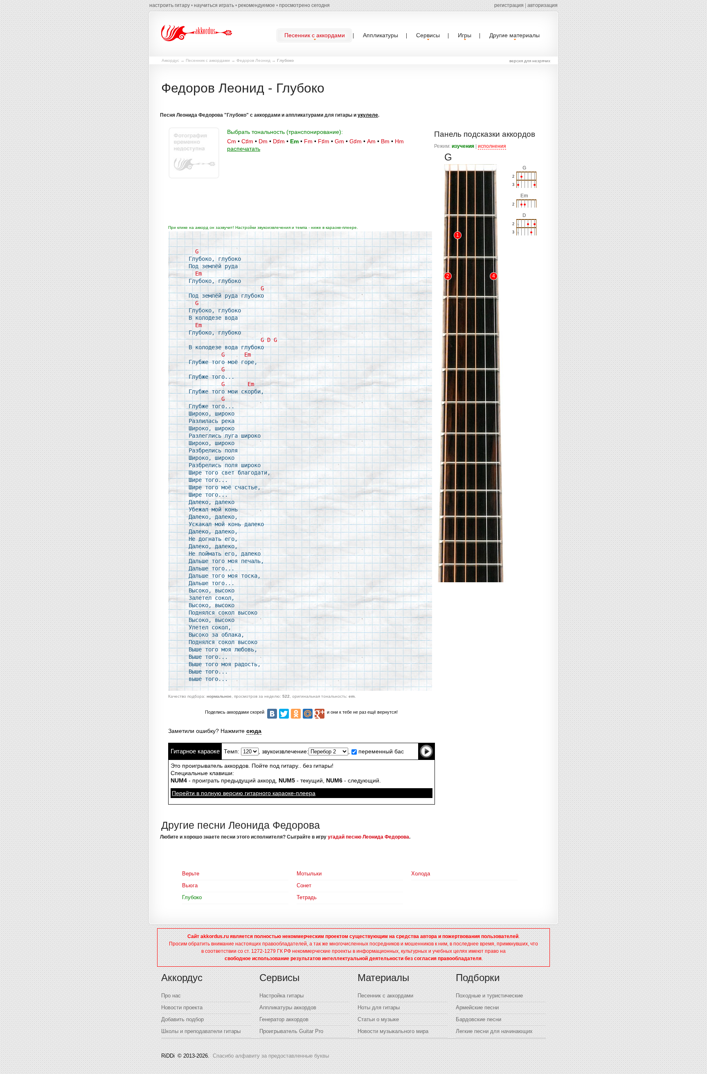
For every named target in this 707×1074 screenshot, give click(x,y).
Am (371, 141)
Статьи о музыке (378, 1019)
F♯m (323, 141)
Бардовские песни (478, 1019)
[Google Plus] (319, 714)
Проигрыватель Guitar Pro (291, 1031)
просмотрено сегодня (304, 5)
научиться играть (214, 5)
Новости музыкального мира (393, 1031)
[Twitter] (284, 714)
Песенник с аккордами (208, 60)
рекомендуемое (256, 5)
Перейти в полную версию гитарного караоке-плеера (243, 793)
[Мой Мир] (308, 714)
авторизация (542, 5)
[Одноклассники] (296, 714)
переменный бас (380, 751)
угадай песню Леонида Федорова (368, 837)
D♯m (279, 141)
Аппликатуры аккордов (287, 1007)
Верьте (190, 874)
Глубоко (192, 897)
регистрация (509, 5)
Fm (308, 141)
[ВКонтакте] (272, 714)
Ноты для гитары (379, 1007)
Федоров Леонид (253, 60)
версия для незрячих (529, 61)
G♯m (355, 141)
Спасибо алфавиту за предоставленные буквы (271, 1056)
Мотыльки (309, 874)
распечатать (243, 148)
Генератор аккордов (283, 1019)
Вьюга (190, 885)
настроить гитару (169, 5)
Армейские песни (477, 1007)
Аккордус (170, 60)
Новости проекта (182, 1007)
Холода (420, 874)
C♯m (247, 141)
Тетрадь (307, 897)
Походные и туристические (489, 996)
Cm (231, 141)
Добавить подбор (182, 1019)
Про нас (171, 996)
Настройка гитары (281, 996)
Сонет (304, 885)
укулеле (368, 115)
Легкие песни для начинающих (494, 1031)
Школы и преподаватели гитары (201, 1031)
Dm (263, 141)
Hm (399, 141)
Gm (339, 141)
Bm (385, 141)
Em (294, 141)
